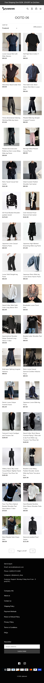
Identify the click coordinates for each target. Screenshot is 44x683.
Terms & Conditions (10, 627)
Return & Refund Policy (12, 617)
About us (7, 595)
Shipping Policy (9, 606)
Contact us (7, 601)
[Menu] (40, 8)
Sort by (5, 25)
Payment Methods (10, 611)
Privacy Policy (9, 622)
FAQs (6, 632)
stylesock (24, 676)
